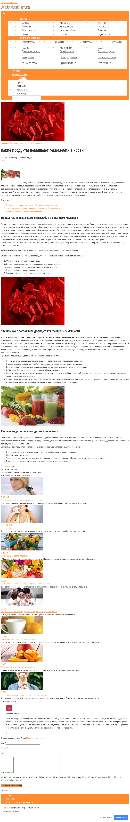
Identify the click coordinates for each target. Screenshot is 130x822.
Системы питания (67, 51)
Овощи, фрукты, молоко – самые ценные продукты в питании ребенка (26, 583)
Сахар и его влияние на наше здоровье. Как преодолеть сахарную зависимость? (29, 611)
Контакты (10, 798)
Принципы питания (68, 63)
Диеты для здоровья (68, 57)
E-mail (4, 748)
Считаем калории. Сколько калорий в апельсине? (18, 639)
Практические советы (107, 57)
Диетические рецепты (31, 51)
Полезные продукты (106, 51)
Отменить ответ (39, 738)
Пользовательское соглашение (19, 802)
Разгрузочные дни (105, 63)
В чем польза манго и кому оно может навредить (18, 667)
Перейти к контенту (9, 2)
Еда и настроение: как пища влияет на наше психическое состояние (24, 695)
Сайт (3, 753)
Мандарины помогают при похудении (14, 555)
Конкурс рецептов (29, 63)
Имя (3, 743)
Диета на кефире (7, 528)
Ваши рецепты (28, 57)
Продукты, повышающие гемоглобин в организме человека (32, 205)
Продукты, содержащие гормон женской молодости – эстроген (23, 500)
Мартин (29, 738)
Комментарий (7, 772)
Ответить (10, 733)
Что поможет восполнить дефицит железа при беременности (33, 208)
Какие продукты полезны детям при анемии (25, 211)
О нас (8, 795)
